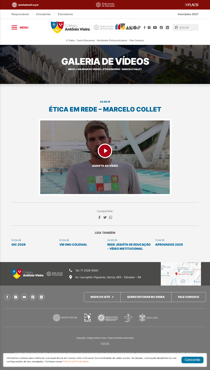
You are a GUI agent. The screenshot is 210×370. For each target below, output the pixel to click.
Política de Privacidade (76, 362)
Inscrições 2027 (188, 14)
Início (71, 69)
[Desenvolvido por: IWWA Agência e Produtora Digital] (105, 343)
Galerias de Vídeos (89, 69)
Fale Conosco (136, 40)
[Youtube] (155, 27)
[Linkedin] (167, 27)
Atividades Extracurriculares (112, 40)
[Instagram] (149, 27)
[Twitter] (105, 217)
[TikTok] (161, 27)
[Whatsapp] (110, 217)
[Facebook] (144, 27)
